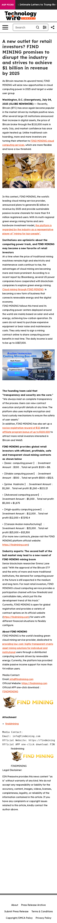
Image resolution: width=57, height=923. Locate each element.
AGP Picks (8, 4)
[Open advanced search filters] (44, 27)
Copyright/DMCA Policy (19, 917)
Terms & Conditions (42, 911)
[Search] (37, 27)
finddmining (12, 723)
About (14, 904)
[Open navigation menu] (5, 27)
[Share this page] (53, 27)
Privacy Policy (43, 917)
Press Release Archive (33, 904)
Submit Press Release (16, 911)
